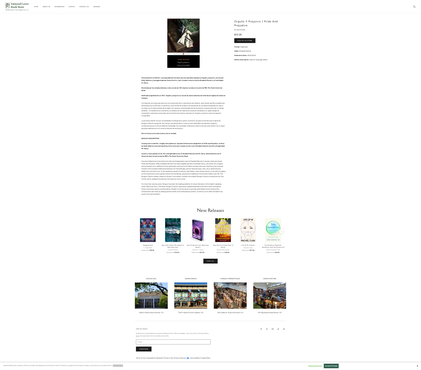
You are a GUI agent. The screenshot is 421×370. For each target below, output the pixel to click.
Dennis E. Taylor (197, 250)
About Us (46, 6)
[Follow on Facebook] (261, 329)
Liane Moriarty (173, 250)
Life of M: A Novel (248, 245)
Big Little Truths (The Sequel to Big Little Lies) (173, 246)
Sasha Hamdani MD (273, 250)
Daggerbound (148, 245)
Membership (59, 6)
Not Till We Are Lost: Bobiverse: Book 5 (198, 246)
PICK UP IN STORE (244, 40)
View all (210, 261)
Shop (36, 6)
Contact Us (84, 6)
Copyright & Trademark (155, 358)
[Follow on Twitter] (267, 329)
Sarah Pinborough (223, 250)
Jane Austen (240, 30)
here (137, 336)
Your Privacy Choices (178, 358)
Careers (96, 6)
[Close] (417, 366)
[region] (210, 366)
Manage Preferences (315, 366)
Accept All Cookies (331, 366)
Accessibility (195, 358)
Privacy (167, 358)
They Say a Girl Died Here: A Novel (223, 246)
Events (72, 6)
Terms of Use (141, 358)
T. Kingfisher (147, 248)
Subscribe (143, 349)
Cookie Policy (205, 358)
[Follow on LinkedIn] (284, 329)
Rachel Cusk (248, 248)
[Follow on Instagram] (272, 329)
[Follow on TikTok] (278, 329)
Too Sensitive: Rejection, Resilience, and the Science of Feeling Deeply (273, 246)
